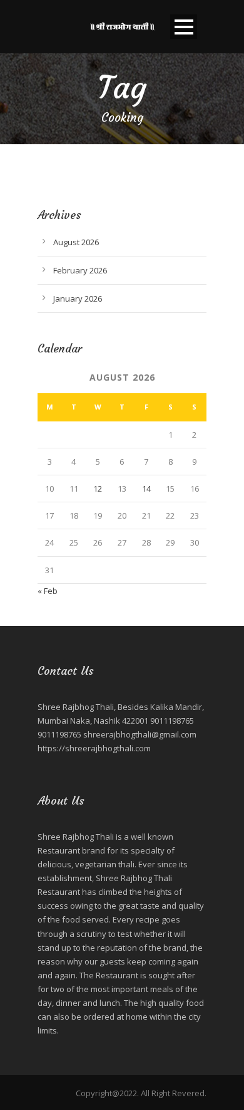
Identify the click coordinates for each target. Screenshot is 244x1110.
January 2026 (77, 298)
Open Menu (183, 26)
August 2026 (76, 242)
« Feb (48, 590)
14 (146, 488)
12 (97, 488)
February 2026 (80, 270)
